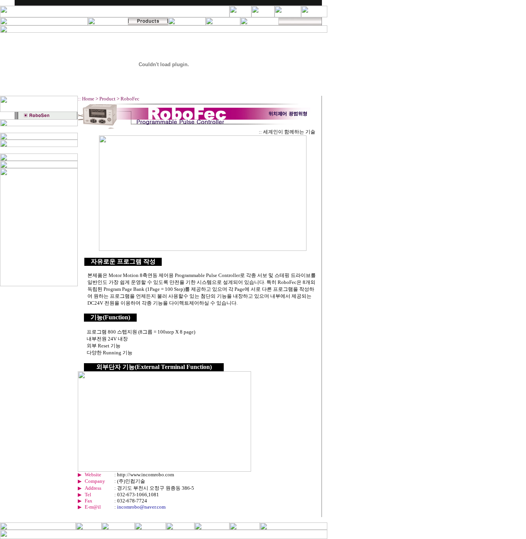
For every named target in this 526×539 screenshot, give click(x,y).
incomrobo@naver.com (141, 507)
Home (88, 99)
